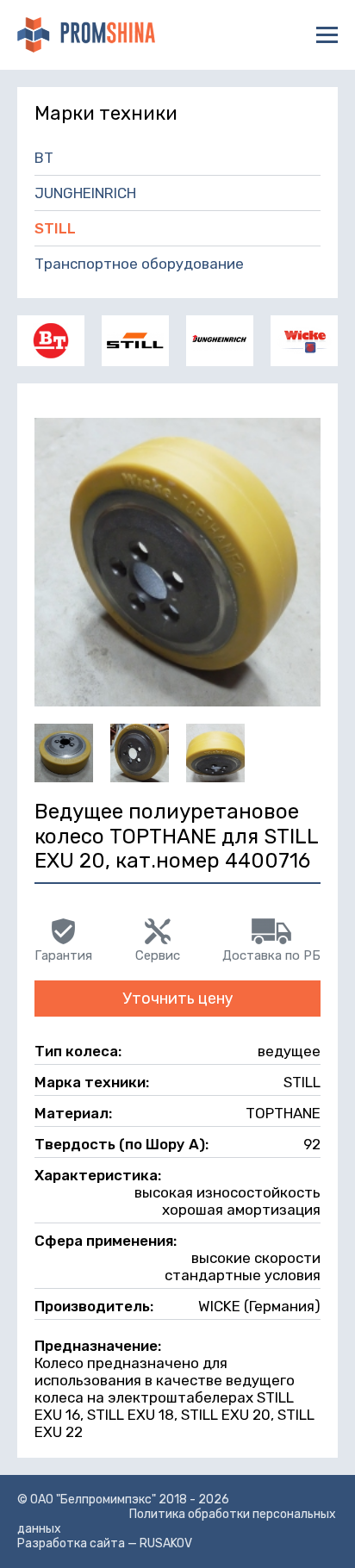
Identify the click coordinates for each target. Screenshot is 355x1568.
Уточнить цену (178, 998)
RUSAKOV (166, 1543)
